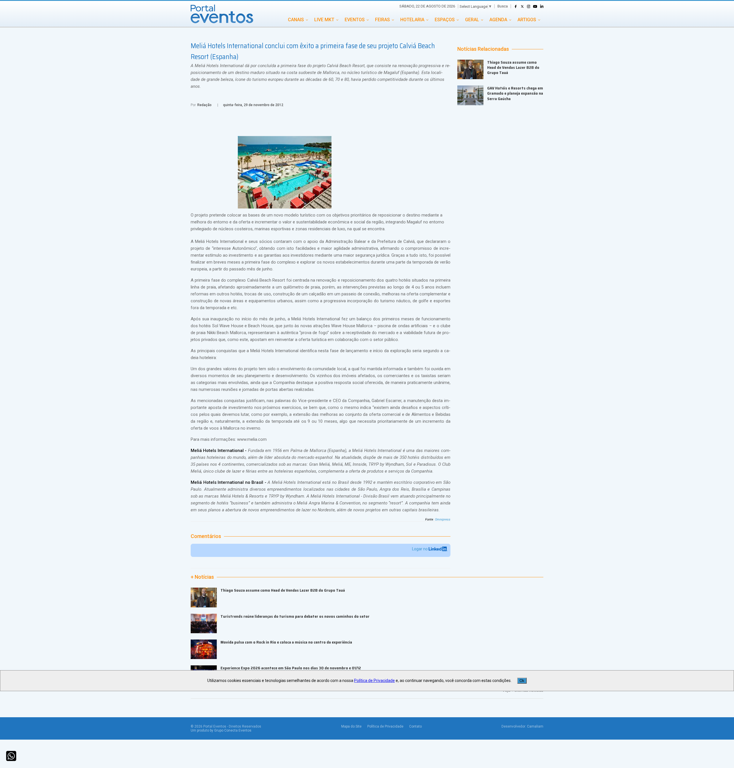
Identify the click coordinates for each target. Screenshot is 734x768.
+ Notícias (202, 577)
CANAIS (296, 19)
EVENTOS (355, 19)
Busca (502, 6)
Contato (415, 726)
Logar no (420, 549)
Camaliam (535, 726)
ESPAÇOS (445, 19)
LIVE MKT (324, 19)
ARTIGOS (527, 19)
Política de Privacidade (385, 726)
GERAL (472, 19)
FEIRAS (382, 19)
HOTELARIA (412, 19)
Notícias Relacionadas (483, 49)
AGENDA (498, 19)
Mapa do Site (351, 726)
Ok (522, 681)
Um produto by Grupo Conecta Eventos (221, 730)
